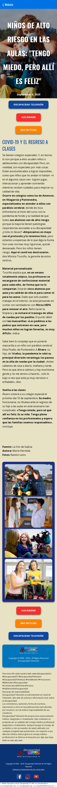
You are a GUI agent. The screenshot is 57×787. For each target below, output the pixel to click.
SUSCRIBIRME (28, 117)
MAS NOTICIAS (28, 129)
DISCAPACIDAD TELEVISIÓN (28, 104)
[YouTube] (36, 777)
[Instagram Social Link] (28, 777)
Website (9, 5)
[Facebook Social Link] (19, 777)
